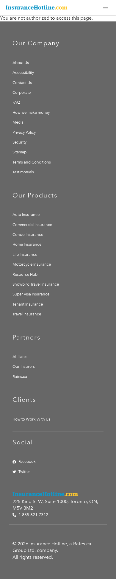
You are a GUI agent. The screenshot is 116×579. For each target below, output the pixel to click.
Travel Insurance (26, 314)
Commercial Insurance (32, 224)
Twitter (24, 471)
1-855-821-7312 (32, 514)
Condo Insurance (27, 234)
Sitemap (19, 152)
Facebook (27, 461)
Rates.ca (19, 376)
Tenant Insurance (27, 304)
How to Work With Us (31, 419)
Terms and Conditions (31, 162)
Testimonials (23, 172)
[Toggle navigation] (105, 7)
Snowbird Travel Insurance (35, 284)
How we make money (31, 112)
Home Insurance (26, 244)
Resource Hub (24, 274)
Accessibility (23, 72)
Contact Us (22, 82)
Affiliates (19, 356)
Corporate (21, 92)
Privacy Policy (24, 132)
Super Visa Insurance (30, 294)
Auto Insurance (26, 214)
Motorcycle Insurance (31, 264)
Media (17, 122)
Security (19, 142)
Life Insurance (24, 254)
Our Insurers (23, 366)
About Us (20, 62)
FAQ (16, 102)
